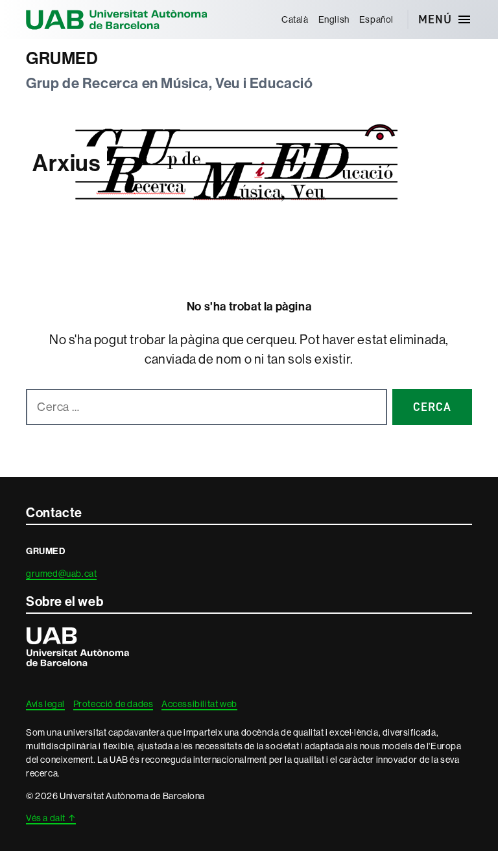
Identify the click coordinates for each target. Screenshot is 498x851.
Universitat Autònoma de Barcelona (117, 19)
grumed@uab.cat (61, 573)
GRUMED (62, 59)
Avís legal (45, 704)
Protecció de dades (113, 704)
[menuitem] (294, 19)
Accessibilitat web (199, 704)
